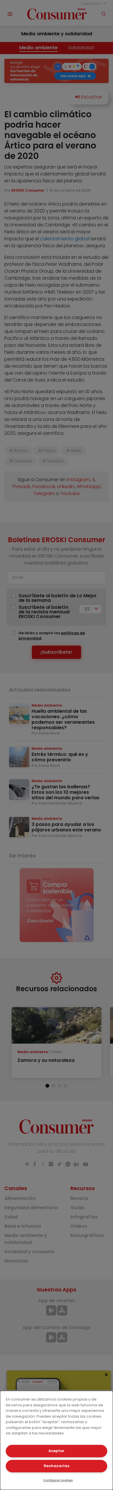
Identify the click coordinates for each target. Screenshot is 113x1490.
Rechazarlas (56, 1466)
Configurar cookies (58, 1480)
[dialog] (56, 1440)
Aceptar (56, 1451)
